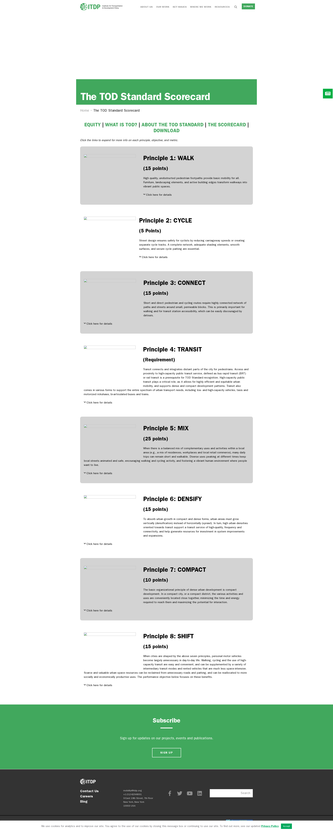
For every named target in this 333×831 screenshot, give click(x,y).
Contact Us (89, 791)
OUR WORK (162, 6)
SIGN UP (166, 752)
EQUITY (92, 125)
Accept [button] (286, 826)
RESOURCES (222, 6)
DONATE (248, 6)
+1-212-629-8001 (132, 794)
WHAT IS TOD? (121, 125)
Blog (83, 801)
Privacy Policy (270, 826)
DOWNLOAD (166, 130)
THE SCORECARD (227, 125)
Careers (86, 796)
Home (84, 110)
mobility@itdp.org (132, 790)
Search (245, 793)
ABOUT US (146, 6)
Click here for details (159, 194)
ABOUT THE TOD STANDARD (172, 125)
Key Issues (180, 6)
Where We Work (200, 6)
